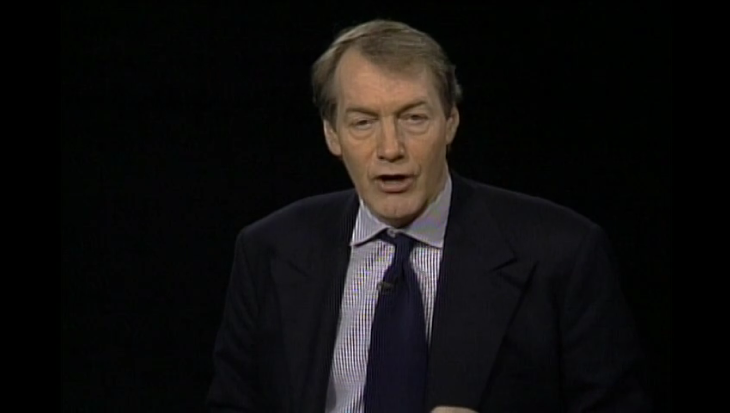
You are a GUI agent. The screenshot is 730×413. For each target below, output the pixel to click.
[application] (365, 206)
